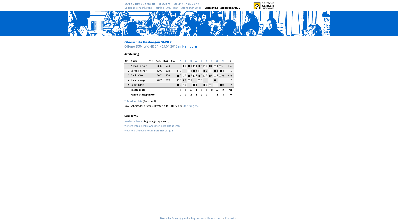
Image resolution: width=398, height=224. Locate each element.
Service (178, 4)
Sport (128, 4)
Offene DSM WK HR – (150, 46)
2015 (168, 8)
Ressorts (164, 4)
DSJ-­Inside (192, 4)
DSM (175, 8)
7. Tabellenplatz (133, 101)
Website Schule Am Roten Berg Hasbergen (148, 130)
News (138, 4)
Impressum (197, 218)
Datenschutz (214, 218)
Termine (150, 4)
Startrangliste (191, 106)
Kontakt (229, 218)
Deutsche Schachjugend (138, 8)
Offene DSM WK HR (191, 8)
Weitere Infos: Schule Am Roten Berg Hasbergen (152, 126)
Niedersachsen (133, 121)
